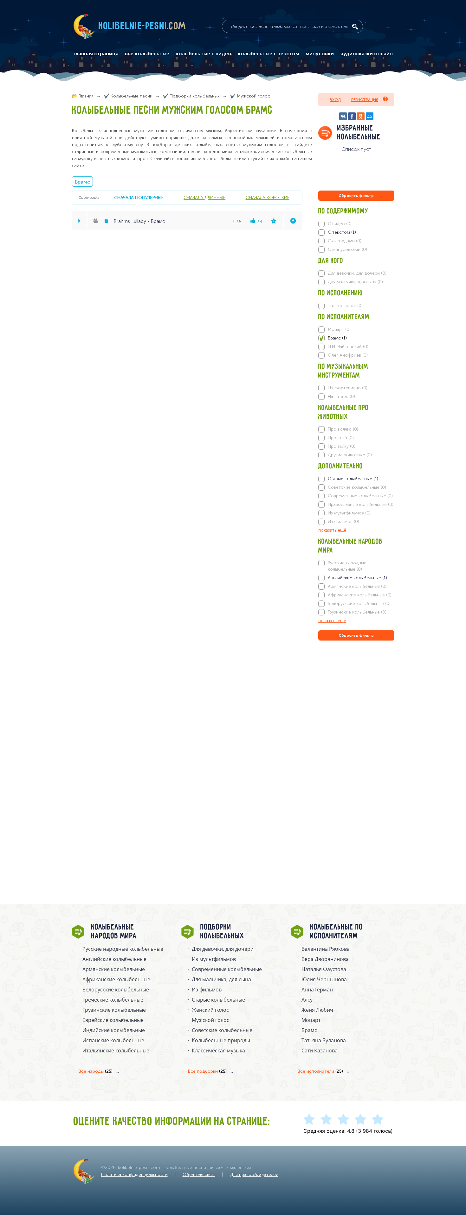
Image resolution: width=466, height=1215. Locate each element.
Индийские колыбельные (113, 1030)
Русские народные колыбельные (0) (347, 566)
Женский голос (210, 1009)
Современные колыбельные (227, 969)
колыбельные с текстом (268, 53)
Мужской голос (210, 1020)
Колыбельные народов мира (114, 932)
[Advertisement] (356, 710)
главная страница (96, 53)
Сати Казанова (319, 1050)
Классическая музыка (218, 1050)
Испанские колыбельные (113, 1040)
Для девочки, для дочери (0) (357, 273)
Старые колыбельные (218, 999)
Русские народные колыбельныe (122, 948)
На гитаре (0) (341, 396)
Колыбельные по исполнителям (336, 932)
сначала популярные (139, 197)
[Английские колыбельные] (356, 578)
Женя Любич (317, 1009)
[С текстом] (356, 232)
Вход (335, 100)
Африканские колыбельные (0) (360, 595)
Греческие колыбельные (112, 999)
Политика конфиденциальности (134, 1174)
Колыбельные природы (221, 1040)
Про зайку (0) (341, 446)
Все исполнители (320, 1071)
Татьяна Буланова (323, 1040)
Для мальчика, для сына (221, 979)
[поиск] (355, 26)
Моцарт (310, 1020)
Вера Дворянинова (325, 959)
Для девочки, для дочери (223, 948)
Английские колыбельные (114, 959)
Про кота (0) (341, 437)
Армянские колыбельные (113, 969)
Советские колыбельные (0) (357, 487)
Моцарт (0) (339, 329)
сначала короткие (267, 197)
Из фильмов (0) (343, 521)
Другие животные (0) (350, 455)
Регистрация (364, 99)
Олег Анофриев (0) (348, 355)
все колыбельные (147, 53)
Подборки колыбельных (222, 932)
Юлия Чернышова (324, 979)
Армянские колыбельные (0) (357, 586)
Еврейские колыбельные (113, 1020)
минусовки (320, 53)
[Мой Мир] (369, 116)
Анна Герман (317, 989)
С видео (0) (340, 223)
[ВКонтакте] (343, 116)
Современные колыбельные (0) (360, 496)
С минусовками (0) (347, 249)
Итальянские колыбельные (115, 1050)
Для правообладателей (254, 1174)
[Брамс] (356, 338)
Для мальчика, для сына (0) (355, 282)
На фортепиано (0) (347, 388)
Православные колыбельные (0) (360, 504)
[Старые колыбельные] (356, 479)
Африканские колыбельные (116, 979)
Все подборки (207, 1071)
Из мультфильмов (214, 959)
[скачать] (292, 220)
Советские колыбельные (222, 1030)
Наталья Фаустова (323, 969)
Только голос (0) (345, 305)
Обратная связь (199, 1174)
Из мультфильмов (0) (349, 513)
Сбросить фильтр (356, 195)
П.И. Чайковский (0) (348, 346)
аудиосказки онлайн (366, 53)
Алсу (307, 999)
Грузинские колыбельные (114, 1009)
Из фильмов (207, 989)
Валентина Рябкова (325, 948)
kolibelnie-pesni (142, 26)
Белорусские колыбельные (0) (359, 603)
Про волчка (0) (343, 429)
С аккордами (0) (344, 241)
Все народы (95, 1071)
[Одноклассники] (361, 116)
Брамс (82, 182)
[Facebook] (352, 116)
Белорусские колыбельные (115, 989)
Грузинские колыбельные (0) (357, 612)
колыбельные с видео (203, 53)
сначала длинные (204, 197)
